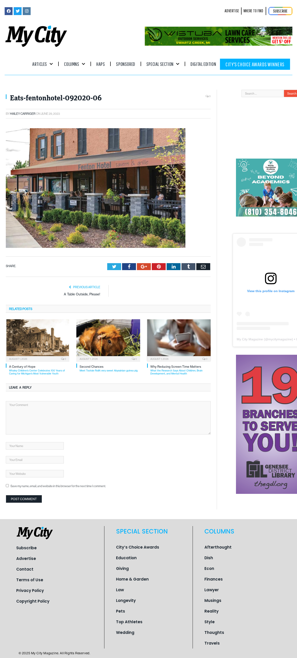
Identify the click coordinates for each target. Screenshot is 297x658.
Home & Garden (132, 579)
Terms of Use (29, 580)
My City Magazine (250, 339)
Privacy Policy (30, 590)
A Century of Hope (37, 370)
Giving (122, 568)
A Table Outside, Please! (82, 294)
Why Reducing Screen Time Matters (176, 370)
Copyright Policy (32, 601)
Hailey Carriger (23, 113)
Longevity (126, 600)
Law (120, 590)
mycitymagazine (280, 339)
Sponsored (125, 64)
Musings (212, 600)
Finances (213, 579)
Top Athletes (129, 622)
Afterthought (218, 547)
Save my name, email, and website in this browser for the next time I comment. (58, 486)
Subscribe (26, 548)
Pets (120, 611)
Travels (212, 643)
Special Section (160, 64)
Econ (209, 568)
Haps (100, 64)
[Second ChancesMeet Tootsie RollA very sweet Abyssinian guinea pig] (108, 340)
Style (209, 622)
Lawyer (211, 590)
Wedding (125, 632)
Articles (39, 64)
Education (126, 558)
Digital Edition (203, 64)
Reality (211, 611)
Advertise (26, 558)
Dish (208, 558)
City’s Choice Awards (137, 547)
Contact (24, 569)
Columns (71, 64)
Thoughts (214, 632)
